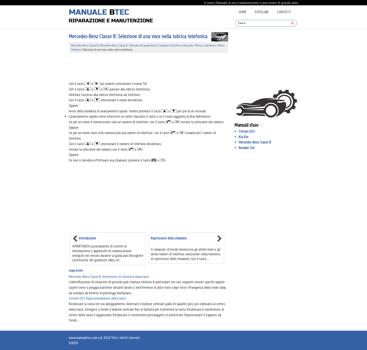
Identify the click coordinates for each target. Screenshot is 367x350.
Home (242, 12)
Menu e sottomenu (205, 45)
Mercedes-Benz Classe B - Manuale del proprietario (128, 45)
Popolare (262, 12)
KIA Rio (243, 136)
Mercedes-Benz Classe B (84, 45)
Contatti (284, 12)
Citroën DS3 (247, 131)
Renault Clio (247, 147)
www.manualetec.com (83, 337)
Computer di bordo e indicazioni (175, 45)
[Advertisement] (148, 67)
